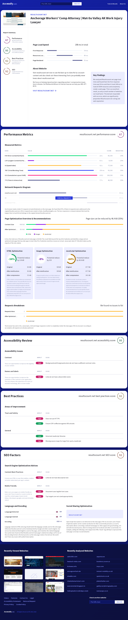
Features (14, 598)
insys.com (100, 566)
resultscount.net (38, 14)
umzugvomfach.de (74, 571)
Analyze (77, 4)
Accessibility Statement (12, 601)
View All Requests (64, 198)
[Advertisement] (77, 34)
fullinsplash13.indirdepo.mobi (77, 591)
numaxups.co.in (102, 591)
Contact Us (24, 598)
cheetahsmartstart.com (75, 581)
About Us (123, 4)
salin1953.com (72, 557)
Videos (6, 598)
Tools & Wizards (112, 4)
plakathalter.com (103, 581)
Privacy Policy (9, 604)
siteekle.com (71, 576)
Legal (32, 598)
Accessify (9, 3)
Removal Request (29, 601)
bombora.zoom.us (103, 561)
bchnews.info (72, 566)
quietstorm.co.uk (103, 576)
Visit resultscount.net (43, 91)
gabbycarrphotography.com (107, 586)
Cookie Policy (21, 604)
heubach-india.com (74, 561)
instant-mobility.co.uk (105, 571)
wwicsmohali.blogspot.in (76, 586)
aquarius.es (101, 557)
